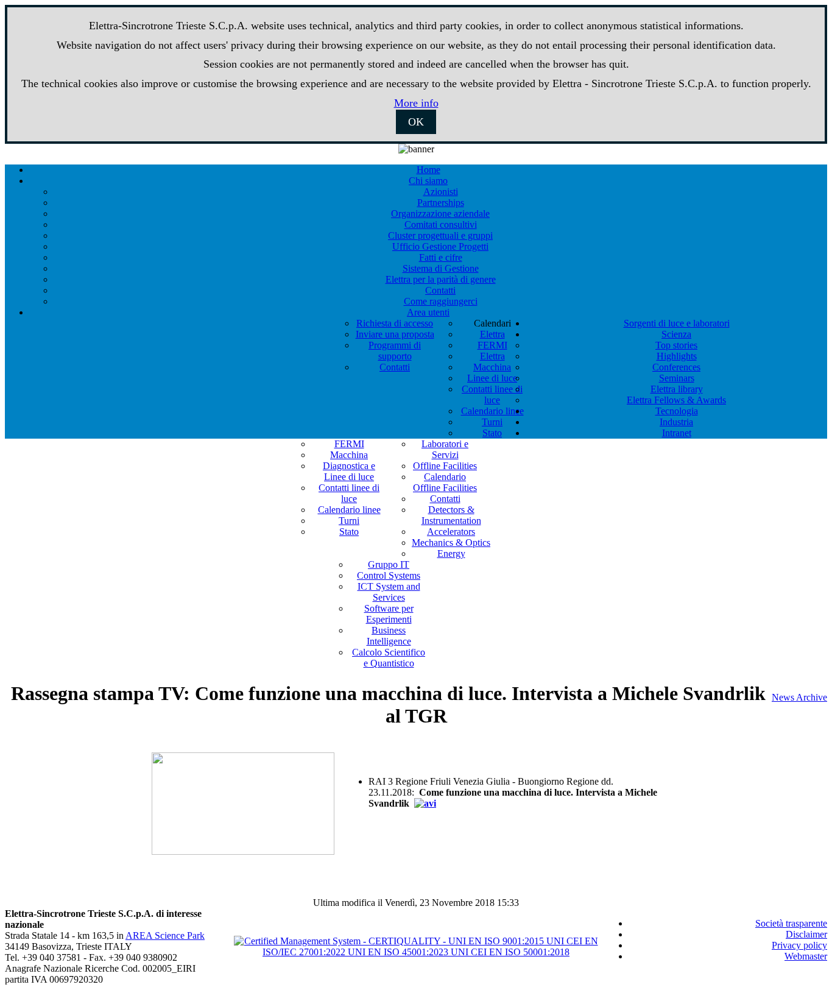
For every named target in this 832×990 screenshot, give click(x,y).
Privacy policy (799, 945)
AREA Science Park (165, 935)
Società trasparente (791, 923)
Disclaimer (806, 934)
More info (416, 103)
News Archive (799, 697)
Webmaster (805, 956)
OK (416, 122)
